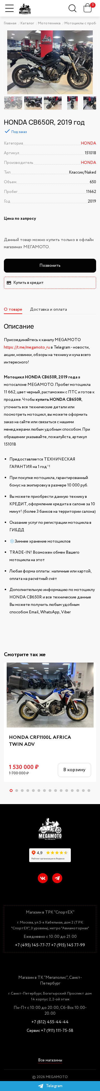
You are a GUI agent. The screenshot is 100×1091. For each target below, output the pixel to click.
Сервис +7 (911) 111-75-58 (50, 1031)
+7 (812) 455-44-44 (50, 1022)
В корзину (74, 769)
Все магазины (50, 1060)
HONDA (88, 143)
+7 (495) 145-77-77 (32, 945)
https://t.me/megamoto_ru (27, 347)
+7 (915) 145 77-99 (68, 945)
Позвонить (50, 265)
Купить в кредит (28, 283)
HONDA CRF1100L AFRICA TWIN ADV (40, 741)
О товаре (13, 309)
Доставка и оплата (48, 309)
